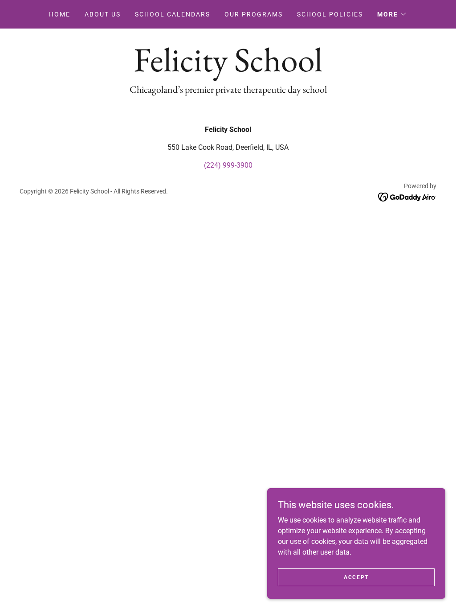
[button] (392, 14)
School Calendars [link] (172, 14)
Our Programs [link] (253, 14)
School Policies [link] (330, 14)
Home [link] (59, 14)
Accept (356, 577)
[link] (228, 69)
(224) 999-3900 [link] (228, 165)
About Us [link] (103, 14)
